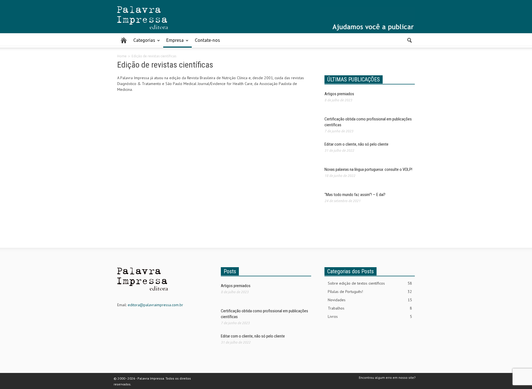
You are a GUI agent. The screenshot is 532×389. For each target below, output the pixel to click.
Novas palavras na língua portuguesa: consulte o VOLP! (368, 169)
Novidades (370, 299)
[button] (409, 40)
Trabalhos (370, 308)
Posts (230, 271)
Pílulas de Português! (370, 291)
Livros (370, 316)
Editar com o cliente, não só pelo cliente (356, 144)
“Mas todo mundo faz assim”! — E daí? (354, 194)
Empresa (173, 43)
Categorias (142, 43)
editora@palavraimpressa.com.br (155, 304)
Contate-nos (207, 40)
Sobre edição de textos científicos (370, 283)
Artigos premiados (339, 93)
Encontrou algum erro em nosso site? (387, 377)
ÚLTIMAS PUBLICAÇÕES (353, 79)
